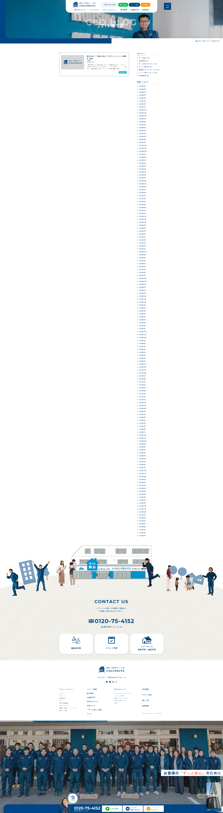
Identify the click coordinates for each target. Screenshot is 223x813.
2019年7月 (142, 311)
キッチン (61, 693)
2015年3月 (142, 462)
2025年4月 (142, 133)
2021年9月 (142, 255)
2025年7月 (142, 125)
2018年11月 (142, 334)
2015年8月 (142, 447)
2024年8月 (142, 157)
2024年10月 (142, 151)
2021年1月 (142, 275)
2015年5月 (142, 456)
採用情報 (145, 706)
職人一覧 (145, 700)
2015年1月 (142, 467)
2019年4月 (142, 320)
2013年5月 (142, 527)
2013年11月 (142, 509)
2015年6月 (142, 453)
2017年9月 (142, 376)
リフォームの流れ (120, 696)
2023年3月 (142, 207)
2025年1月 (142, 142)
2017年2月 (142, 397)
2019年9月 (142, 305)
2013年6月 (142, 524)
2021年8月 (142, 258)
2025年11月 (142, 113)
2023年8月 (142, 193)
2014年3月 (142, 497)
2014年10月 (142, 476)
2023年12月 (142, 181)
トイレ (61, 701)
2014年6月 (142, 488)
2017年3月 (142, 394)
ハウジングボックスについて (123, 693)
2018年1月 (142, 364)
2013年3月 (142, 533)
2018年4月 (142, 355)
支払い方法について (120, 701)
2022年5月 (142, 237)
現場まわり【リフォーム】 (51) (149, 70)
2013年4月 (142, 530)
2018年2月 (142, 361)
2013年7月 (142, 521)
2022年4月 (142, 240)
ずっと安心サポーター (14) (148, 64)
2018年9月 (142, 340)
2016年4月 (142, 423)
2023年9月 (142, 190)
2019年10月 (142, 302)
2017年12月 (142, 367)
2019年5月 (142, 317)
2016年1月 (142, 432)
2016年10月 (142, 408)
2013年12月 (142, 506)
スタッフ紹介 (147, 695)
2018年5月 (142, 352)
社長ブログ (91, 705)
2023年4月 (142, 204)
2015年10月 (142, 441)
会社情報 (145, 689)
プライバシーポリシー (147, 713)
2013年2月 (142, 535)
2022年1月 (142, 249)
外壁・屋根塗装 (63, 703)
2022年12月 (142, 216)
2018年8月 (142, 343)
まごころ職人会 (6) (145, 67)
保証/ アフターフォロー (121, 698)
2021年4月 (142, 269)
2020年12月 (142, 278)
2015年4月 (142, 459)
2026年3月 (142, 101)
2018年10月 (142, 337)
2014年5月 (142, 491)
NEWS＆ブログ (92, 701)
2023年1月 (142, 213)
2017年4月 (142, 391)
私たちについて (120, 689)
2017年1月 (142, 400)
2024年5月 (142, 166)
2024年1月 (142, 178)
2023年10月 (142, 187)
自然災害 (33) (143, 61)
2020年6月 (142, 287)
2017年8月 (142, 379)
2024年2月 (142, 175)
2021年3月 (142, 272)
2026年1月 (142, 107)
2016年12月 (142, 402)
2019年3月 (142, 323)
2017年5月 (142, 388)
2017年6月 (142, 385)
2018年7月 (142, 346)
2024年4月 (142, 169)
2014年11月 (142, 473)
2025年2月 (142, 139)
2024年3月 (142, 172)
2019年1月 (142, 329)
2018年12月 (142, 332)
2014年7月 (142, 485)
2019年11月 (142, 299)
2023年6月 (142, 198)
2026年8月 (142, 86)
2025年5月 (142, 130)
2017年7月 (142, 382)
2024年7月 (142, 160)
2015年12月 (142, 435)
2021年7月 (142, 261)
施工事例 (90, 693)
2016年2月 (142, 429)
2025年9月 (142, 119)
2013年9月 (142, 515)
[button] (220, 783)
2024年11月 (142, 148)
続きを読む (123, 72)
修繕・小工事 (63, 710)
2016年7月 (142, 414)
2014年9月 (142, 479)
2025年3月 (142, 136)
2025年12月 (142, 110)
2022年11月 (142, 219)
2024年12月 (142, 145)
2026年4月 (142, 98)
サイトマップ (158, 713)
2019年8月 (142, 308)
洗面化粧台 (62, 698)
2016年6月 (142, 417)
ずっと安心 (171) (144, 58)
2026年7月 (142, 89)
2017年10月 (142, 373)
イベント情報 (92, 689)
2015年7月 (142, 450)
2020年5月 (142, 290)
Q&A (116, 703)
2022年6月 (142, 234)
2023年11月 (142, 184)
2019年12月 (142, 296)
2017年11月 (142, 370)
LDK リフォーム (63, 705)
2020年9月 (142, 284)
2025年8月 (142, 122)
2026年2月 (142, 104)
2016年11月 (142, 405)
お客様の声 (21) (144, 76)
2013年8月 (142, 518)
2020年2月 (142, 293)
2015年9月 (142, 444)
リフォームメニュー (66, 689)
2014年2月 (142, 500)
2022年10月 (142, 222)
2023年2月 (142, 210)
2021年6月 (142, 264)
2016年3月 (142, 426)
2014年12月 (142, 470)
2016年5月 (142, 420)
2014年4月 (142, 494)
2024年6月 (142, 163)
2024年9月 (142, 154)
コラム (89, 714)
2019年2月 (142, 326)
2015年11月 (142, 438)
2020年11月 (142, 281)
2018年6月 (142, 349)
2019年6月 (142, 314)
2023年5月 (142, 201)
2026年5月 (142, 95)
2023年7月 (142, 196)
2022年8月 (142, 228)
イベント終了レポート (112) (148, 73)
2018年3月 (142, 358)
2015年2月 (142, 465)
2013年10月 (142, 512)
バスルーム (62, 696)
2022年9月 (142, 225)
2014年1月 (142, 503)
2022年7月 (142, 231)
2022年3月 (142, 243)
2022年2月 (142, 246)
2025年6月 (142, 128)
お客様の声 (91, 697)
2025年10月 (142, 116)
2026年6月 (142, 92)
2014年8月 (142, 482)
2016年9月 (142, 411)
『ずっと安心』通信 (94, 709)
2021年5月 (142, 266)
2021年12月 (142, 252)
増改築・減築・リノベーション (68, 708)
